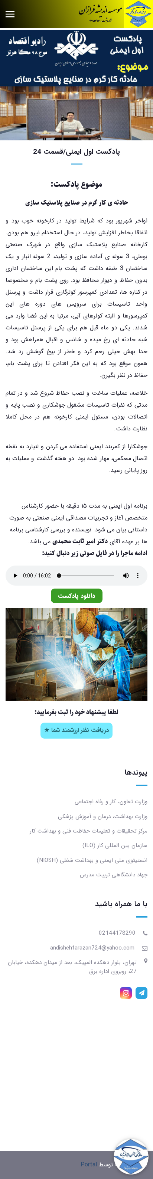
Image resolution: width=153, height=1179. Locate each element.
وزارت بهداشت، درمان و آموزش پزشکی (102, 816)
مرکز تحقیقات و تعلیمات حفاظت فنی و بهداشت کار (88, 831)
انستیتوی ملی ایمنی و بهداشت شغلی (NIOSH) (92, 860)
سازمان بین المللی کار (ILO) (114, 845)
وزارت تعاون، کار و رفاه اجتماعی (111, 801)
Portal (89, 1164)
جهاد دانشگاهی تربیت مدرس (113, 874)
